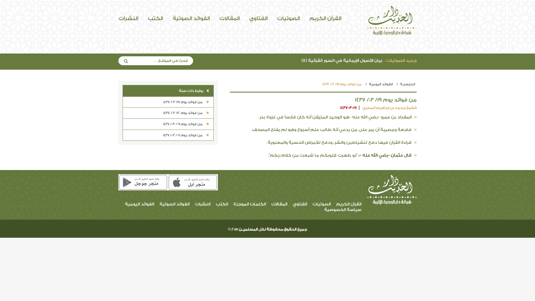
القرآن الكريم (325, 18)
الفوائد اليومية (381, 84)
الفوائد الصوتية (191, 18)
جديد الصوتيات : (401, 60)
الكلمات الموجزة (250, 204)
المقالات (230, 18)
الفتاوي (258, 18)
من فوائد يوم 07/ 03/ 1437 (183, 135)
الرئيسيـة (407, 84)
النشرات (128, 18)
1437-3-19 (348, 108)
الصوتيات (288, 18)
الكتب (155, 18)
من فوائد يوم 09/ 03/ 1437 (183, 124)
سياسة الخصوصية (342, 209)
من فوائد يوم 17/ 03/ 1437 (183, 102)
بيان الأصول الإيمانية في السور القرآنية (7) (359, 60)
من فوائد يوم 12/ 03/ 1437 (183, 113)
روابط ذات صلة (191, 91)
